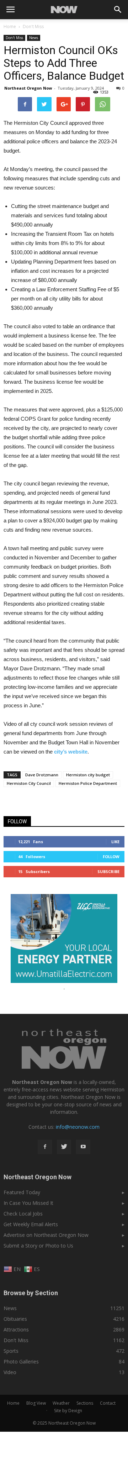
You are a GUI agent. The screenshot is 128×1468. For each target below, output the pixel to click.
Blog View (36, 1403)
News (33, 37)
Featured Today (22, 1192)
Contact (108, 1403)
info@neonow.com (78, 1126)
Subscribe (108, 871)
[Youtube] (83, 1147)
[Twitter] (64, 1147)
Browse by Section (31, 1293)
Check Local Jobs (23, 1213)
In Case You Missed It (28, 1203)
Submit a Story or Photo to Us (38, 1245)
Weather (61, 1403)
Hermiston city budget (88, 774)
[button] (118, 9)
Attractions (16, 1329)
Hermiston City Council (29, 783)
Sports (11, 1350)
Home (10, 26)
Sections (84, 1403)
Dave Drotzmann (41, 774)
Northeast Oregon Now (28, 88)
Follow (111, 856)
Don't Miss (14, 37)
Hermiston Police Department (88, 783)
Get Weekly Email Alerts (31, 1224)
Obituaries (15, 1318)
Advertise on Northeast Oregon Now (46, 1235)
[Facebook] (45, 1147)
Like (115, 841)
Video (10, 1372)
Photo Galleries (21, 1361)
